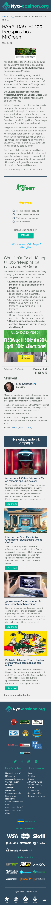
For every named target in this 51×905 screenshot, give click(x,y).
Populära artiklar (13, 768)
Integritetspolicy (34, 784)
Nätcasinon (10, 776)
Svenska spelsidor (13, 793)
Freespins (9, 784)
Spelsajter (9, 787)
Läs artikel (12, 504)
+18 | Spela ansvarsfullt (21, 244)
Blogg (11, 16)
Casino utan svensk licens (14, 803)
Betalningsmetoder (36, 796)
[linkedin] (45, 373)
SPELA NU (25, 235)
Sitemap (31, 787)
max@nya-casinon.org (21, 427)
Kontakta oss (33, 790)
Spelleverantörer (35, 793)
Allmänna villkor (34, 782)
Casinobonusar (12, 782)
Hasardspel (10, 790)
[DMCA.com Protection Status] (25, 752)
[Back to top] (43, 891)
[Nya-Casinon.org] (25, 6)
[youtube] (28, 761)
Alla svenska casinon (14, 779)
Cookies (31, 776)
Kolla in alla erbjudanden (17, 695)
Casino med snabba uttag (14, 811)
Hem (4, 16)
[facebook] (36, 373)
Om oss (30, 779)
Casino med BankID (14, 807)
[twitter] (39, 373)
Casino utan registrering (10, 797)
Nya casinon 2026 (13, 773)
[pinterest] (42, 373)
